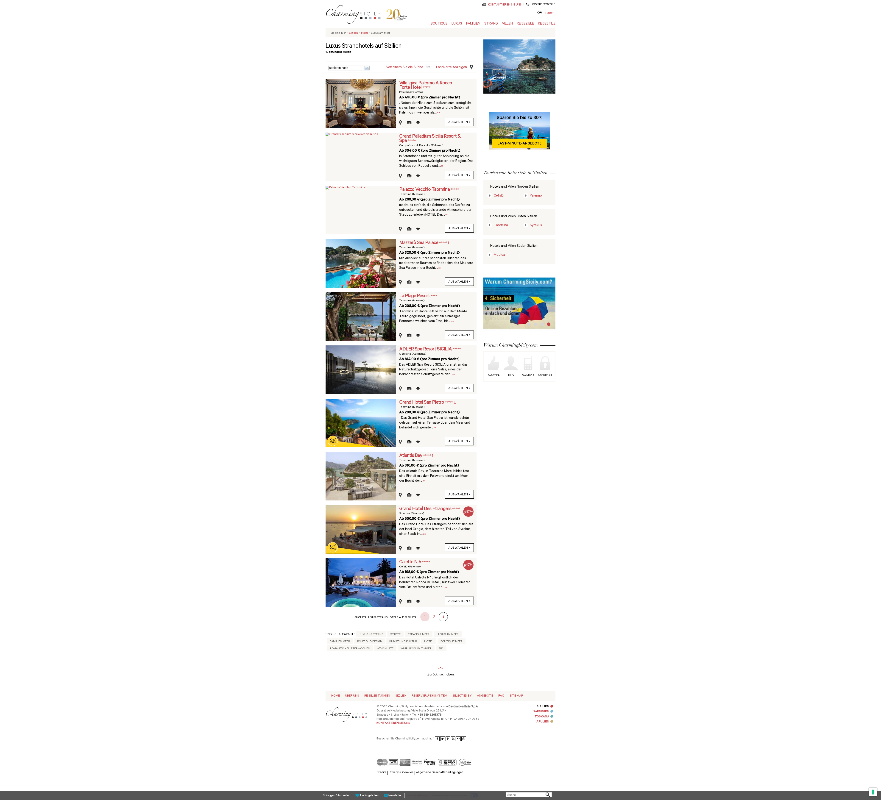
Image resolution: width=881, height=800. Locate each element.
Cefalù (499, 196)
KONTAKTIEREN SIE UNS (505, 5)
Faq (501, 696)
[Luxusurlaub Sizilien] (355, 15)
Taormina (501, 226)
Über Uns (352, 696)
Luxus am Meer (448, 634)
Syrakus (536, 226)
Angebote (485, 696)
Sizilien (401, 696)
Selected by (462, 696)
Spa (441, 648)
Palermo (536, 196)
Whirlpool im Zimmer (416, 648)
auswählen (458, 122)
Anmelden (343, 796)
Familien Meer (340, 641)
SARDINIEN (541, 712)
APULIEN (542, 722)
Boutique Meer (451, 641)
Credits (381, 772)
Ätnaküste (385, 648)
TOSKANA (542, 717)
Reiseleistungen (377, 696)
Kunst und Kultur (403, 641)
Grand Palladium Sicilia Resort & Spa (430, 139)
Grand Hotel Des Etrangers (425, 509)
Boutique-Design (369, 641)
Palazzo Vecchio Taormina (425, 190)
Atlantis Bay (411, 456)
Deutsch (549, 13)
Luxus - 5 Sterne (371, 634)
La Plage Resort (415, 296)
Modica (499, 255)
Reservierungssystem (429, 696)
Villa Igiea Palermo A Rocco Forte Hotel (425, 86)
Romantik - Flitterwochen (350, 648)
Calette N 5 (410, 562)
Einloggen (329, 796)
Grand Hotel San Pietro (422, 403)
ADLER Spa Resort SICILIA (426, 349)
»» (438, 113)
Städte (395, 634)
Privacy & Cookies (401, 772)
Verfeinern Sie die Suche (404, 67)
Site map (516, 696)
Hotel (428, 641)
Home (335, 696)
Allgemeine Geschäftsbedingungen (439, 772)
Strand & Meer (418, 634)
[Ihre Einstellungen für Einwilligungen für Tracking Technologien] (873, 792)
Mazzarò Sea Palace (419, 243)
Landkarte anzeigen (451, 67)
